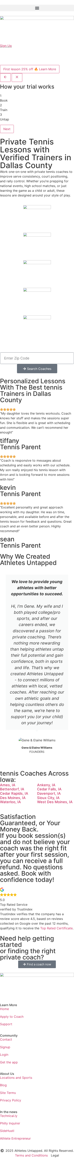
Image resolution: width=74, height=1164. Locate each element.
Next (6, 129)
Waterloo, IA (10, 802)
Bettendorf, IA (12, 789)
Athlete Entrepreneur (15, 1138)
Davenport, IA (49, 793)
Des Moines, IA (13, 798)
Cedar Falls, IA (49, 789)
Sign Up (6, 46)
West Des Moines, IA (55, 802)
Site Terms (8, 1093)
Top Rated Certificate (56, 928)
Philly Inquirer (10, 1123)
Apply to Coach (11, 1017)
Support (6, 1024)
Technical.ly (8, 1116)
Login (4, 1055)
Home (4, 1009)
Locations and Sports (16, 1078)
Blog (3, 1085)
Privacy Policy (10, 1100)
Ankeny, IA (46, 785)
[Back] (5, 77)
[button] (37, 8)
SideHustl (7, 1131)
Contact (6, 1039)
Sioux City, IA (48, 798)
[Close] (17, 77)
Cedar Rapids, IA (14, 793)
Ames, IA (7, 785)
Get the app (9, 1062)
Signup (5, 1047)
